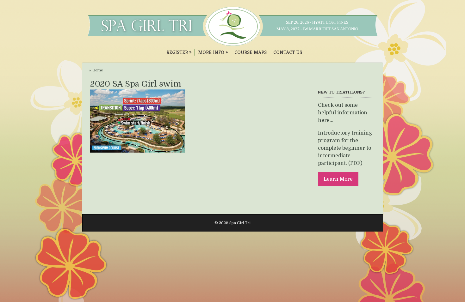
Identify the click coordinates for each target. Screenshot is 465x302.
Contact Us (287, 52)
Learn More (338, 179)
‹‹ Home (96, 70)
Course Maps (250, 52)
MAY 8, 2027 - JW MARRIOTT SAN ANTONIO (317, 29)
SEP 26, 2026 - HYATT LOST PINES (317, 22)
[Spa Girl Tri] (232, 43)
